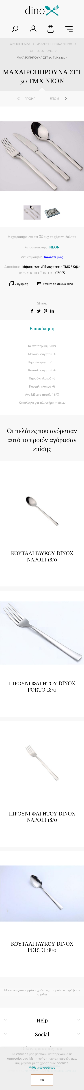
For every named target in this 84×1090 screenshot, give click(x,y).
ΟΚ (42, 1080)
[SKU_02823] (42, 633)
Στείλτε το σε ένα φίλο (58, 284)
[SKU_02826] (42, 893)
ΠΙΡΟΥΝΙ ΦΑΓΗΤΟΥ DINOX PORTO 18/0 (42, 686)
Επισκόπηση (42, 328)
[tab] (42, 328)
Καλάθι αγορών (51, 29)
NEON (54, 247)
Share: (42, 303)
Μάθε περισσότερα (42, 1067)
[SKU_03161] (42, 763)
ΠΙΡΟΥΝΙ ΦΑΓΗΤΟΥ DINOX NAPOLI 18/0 (42, 816)
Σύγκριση (21, 284)
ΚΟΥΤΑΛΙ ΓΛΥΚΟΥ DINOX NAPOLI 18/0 (42, 556)
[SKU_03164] (42, 503)
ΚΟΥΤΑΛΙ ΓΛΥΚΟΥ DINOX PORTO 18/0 (42, 946)
